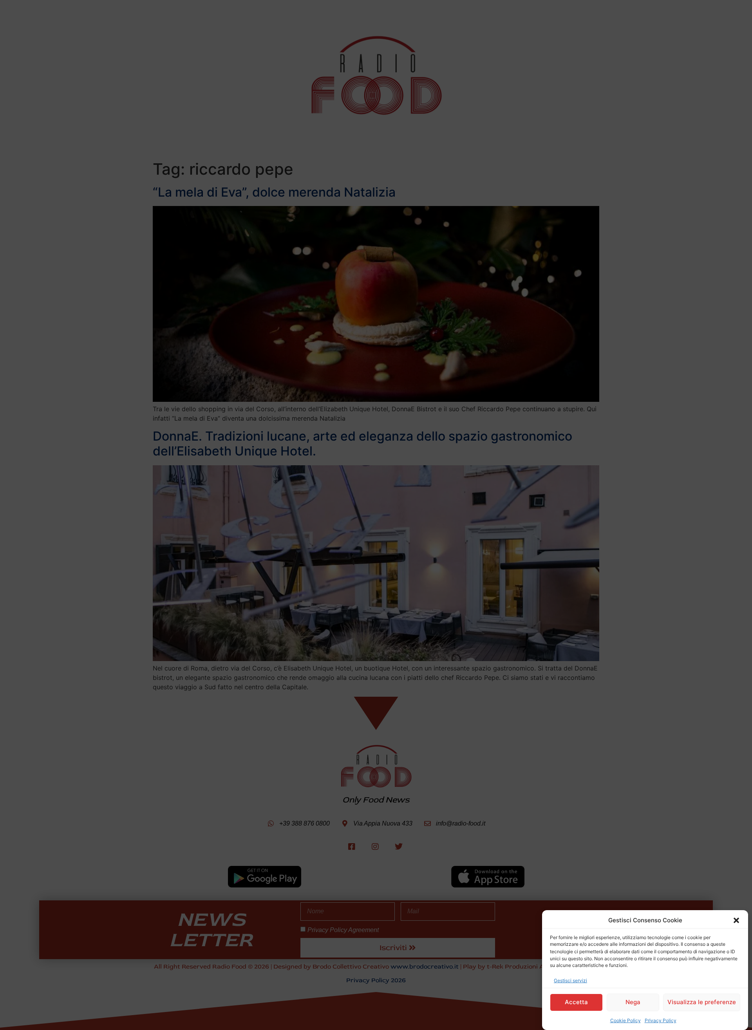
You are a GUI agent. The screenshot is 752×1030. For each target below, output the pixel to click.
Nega (632, 1002)
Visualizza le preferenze (701, 1002)
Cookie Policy (625, 1020)
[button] (736, 920)
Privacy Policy (660, 1020)
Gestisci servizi (570, 980)
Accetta (576, 1002)
